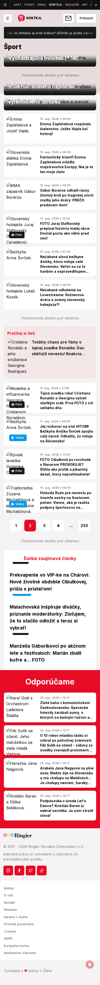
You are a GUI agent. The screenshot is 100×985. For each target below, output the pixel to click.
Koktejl (9, 888)
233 (84, 525)
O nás (8, 895)
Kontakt (9, 902)
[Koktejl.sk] (29, 18)
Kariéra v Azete (16, 917)
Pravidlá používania (19, 924)
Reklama (10, 910)
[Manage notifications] (90, 964)
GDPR (8, 938)
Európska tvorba (16, 946)
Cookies (10, 931)
